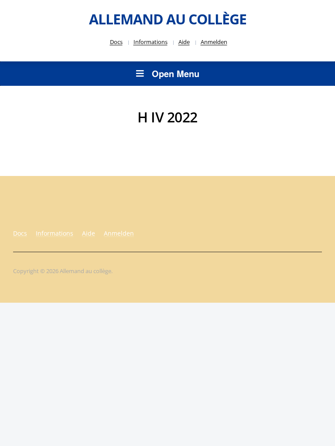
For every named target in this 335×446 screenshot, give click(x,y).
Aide (184, 42)
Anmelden (214, 42)
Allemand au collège (167, 19)
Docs (116, 42)
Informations (150, 42)
